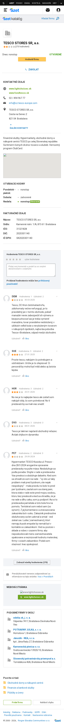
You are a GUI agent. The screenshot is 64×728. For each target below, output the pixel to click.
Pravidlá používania (12, 715)
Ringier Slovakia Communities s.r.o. (34, 720)
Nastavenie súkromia (42, 715)
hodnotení (22, 46)
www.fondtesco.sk (19, 93)
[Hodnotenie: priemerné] (18, 355)
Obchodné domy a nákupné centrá (25, 683)
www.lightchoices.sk (20, 88)
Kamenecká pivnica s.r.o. (26, 646)
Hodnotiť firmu (32, 59)
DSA (44, 712)
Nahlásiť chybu (46, 702)
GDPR (37, 712)
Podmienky (27, 712)
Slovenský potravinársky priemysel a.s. (34, 658)
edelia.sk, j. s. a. (22, 617)
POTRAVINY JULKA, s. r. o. (27, 629)
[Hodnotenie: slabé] (18, 300)
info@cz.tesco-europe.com (23, 103)
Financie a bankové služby (21, 687)
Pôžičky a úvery (15, 692)
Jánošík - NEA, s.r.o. (24, 638)
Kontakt (27, 715)
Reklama (16, 712)
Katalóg (6, 712)
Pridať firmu (17, 702)
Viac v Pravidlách (45, 577)
